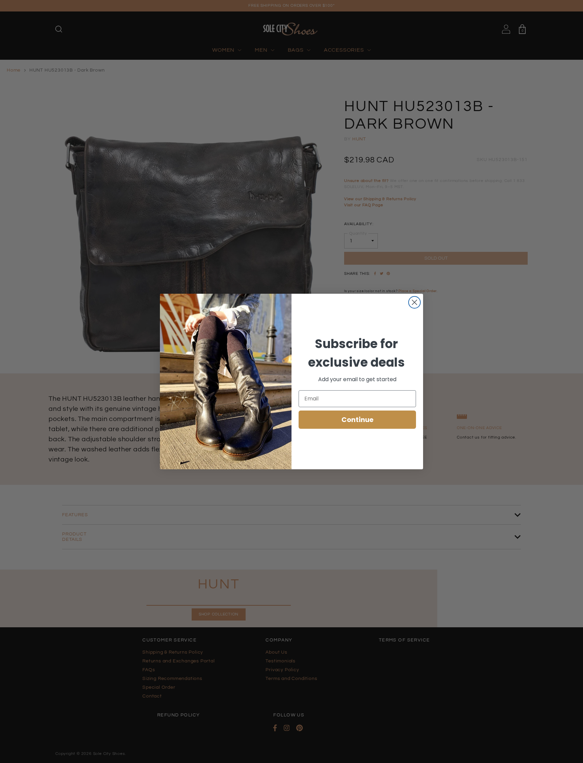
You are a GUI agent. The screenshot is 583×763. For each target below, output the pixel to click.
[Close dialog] (414, 302)
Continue (357, 419)
